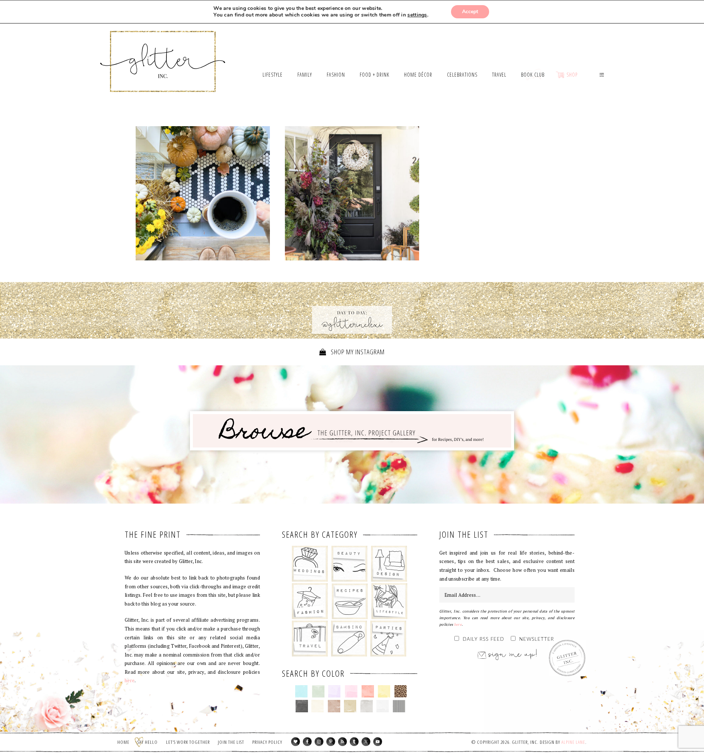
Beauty (349, 564)
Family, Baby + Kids (349, 639)
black (301, 706)
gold (350, 706)
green (318, 691)
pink (351, 691)
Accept (470, 11)
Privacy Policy (267, 742)
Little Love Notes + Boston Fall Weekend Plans (203, 193)
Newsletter (536, 639)
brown (333, 706)
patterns (399, 706)
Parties (388, 639)
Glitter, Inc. (163, 52)
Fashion (310, 601)
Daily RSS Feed (483, 639)
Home (123, 742)
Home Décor (389, 564)
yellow (384, 691)
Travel (310, 639)
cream (317, 706)
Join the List (231, 742)
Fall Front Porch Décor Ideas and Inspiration (352, 195)
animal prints (400, 691)
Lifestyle (389, 601)
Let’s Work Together (188, 742)
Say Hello (148, 742)
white (382, 706)
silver (366, 706)
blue (301, 691)
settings (417, 15)
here (130, 680)
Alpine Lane (573, 742)
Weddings (310, 564)
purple (334, 691)
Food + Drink (349, 601)
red (367, 691)
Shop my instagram (357, 351)
